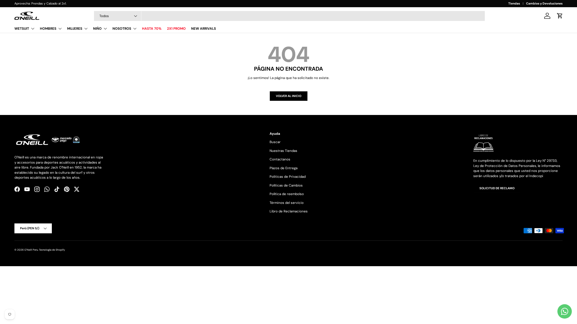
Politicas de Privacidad (288, 176)
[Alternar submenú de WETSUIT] (32, 28)
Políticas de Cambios (286, 185)
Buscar (275, 142)
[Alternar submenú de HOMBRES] (60, 28)
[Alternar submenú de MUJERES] (86, 28)
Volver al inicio (288, 96)
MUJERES (74, 28)
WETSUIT (21, 28)
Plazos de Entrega (284, 168)
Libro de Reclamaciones (289, 211)
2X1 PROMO (176, 28)
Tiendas (514, 3)
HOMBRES (48, 28)
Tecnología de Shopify (52, 249)
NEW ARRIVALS (203, 28)
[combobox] (289, 16)
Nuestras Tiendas (283, 150)
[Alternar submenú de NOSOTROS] (134, 28)
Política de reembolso (287, 194)
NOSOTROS (121, 28)
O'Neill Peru (31, 249)
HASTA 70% (152, 28)
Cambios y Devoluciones (544, 3)
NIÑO (97, 28)
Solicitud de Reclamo (497, 188)
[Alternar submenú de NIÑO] (105, 28)
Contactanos (280, 159)
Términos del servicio (287, 202)
